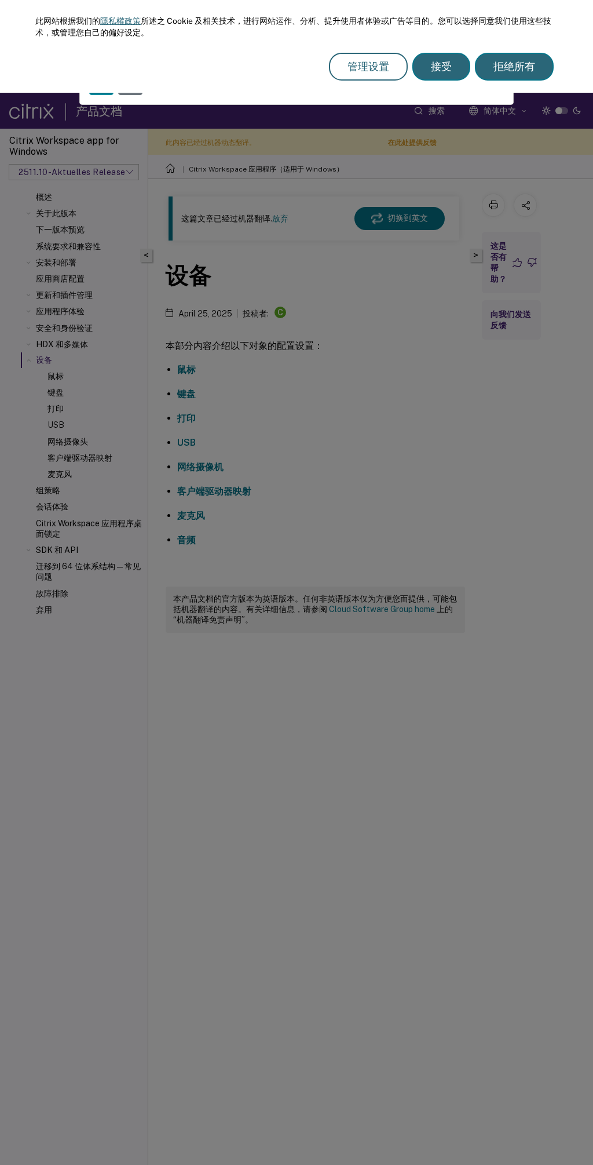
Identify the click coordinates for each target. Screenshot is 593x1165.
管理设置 (368, 66)
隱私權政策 (120, 21)
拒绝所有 (514, 66)
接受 (441, 66)
